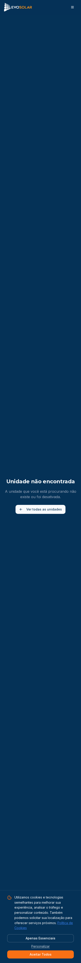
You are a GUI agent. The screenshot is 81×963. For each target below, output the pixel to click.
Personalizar (40, 946)
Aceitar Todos (41, 954)
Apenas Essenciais (40, 938)
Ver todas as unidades (44, 509)
